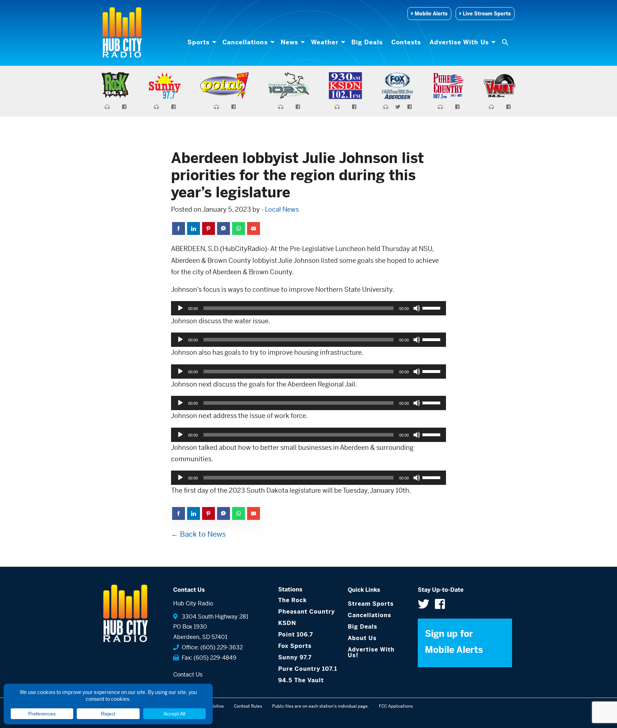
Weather (324, 42)
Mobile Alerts (430, 13)
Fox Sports (295, 646)
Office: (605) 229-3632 (211, 647)
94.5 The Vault (301, 680)
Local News (282, 209)
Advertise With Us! (371, 652)
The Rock (292, 600)
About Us (362, 638)
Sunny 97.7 (295, 657)
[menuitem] (200, 42)
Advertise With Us (459, 42)
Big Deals (367, 42)
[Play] (180, 308)
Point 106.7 (295, 634)
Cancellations (245, 42)
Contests (406, 42)
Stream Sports (371, 604)
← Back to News (198, 534)
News (289, 42)
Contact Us (187, 674)
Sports (198, 42)
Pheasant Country (306, 611)
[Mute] (416, 308)
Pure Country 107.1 (307, 669)
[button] (506, 42)
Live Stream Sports (486, 13)
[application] (308, 308)
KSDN (287, 623)
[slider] (432, 307)
